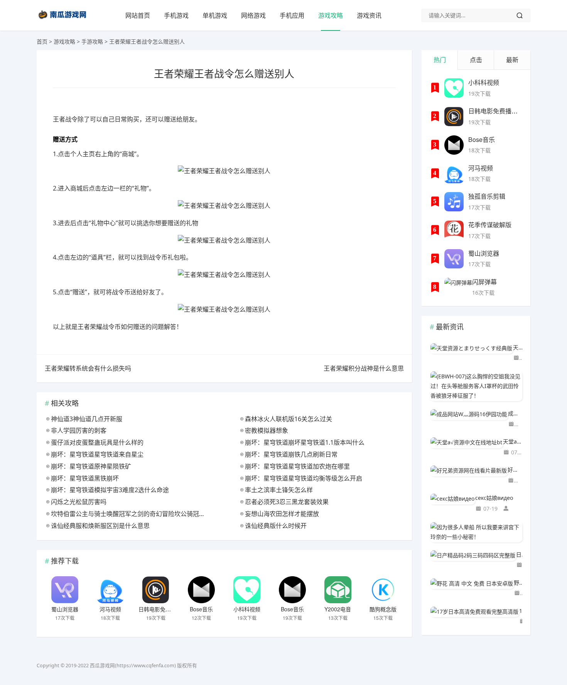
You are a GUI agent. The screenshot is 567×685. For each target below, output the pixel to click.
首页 (42, 41)
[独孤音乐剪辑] (454, 201)
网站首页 (137, 15)
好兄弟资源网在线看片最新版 (515, 469)
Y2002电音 (337, 609)
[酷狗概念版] (383, 589)
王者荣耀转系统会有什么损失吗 (88, 368)
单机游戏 (214, 15)
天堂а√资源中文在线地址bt (512, 441)
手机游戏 (176, 15)
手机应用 (292, 15)
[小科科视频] (247, 589)
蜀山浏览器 (64, 609)
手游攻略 (92, 41)
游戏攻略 (330, 15)
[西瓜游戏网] (63, 20)
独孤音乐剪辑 (486, 196)
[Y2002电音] (338, 589)
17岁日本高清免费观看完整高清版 (520, 610)
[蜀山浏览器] (64, 589)
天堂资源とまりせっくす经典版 (517, 347)
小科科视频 (246, 609)
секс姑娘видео (494, 497)
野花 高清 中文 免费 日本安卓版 (518, 582)
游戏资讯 (369, 15)
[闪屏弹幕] (458, 287)
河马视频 (110, 609)
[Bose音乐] (201, 589)
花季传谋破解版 (489, 224)
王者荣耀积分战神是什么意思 (364, 368)
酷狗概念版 (383, 609)
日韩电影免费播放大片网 (168, 609)
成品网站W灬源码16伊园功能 (515, 413)
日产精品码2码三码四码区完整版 (519, 554)
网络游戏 (253, 15)
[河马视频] (110, 589)
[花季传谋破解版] (454, 230)
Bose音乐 (201, 609)
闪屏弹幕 (484, 281)
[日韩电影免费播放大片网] (156, 589)
